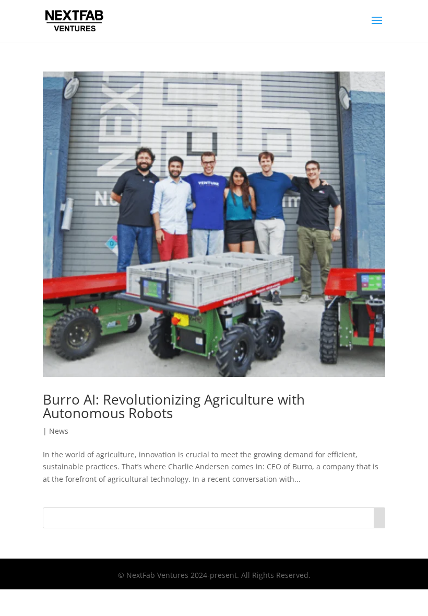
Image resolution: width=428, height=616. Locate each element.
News (58, 431)
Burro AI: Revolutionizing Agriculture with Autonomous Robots (174, 406)
